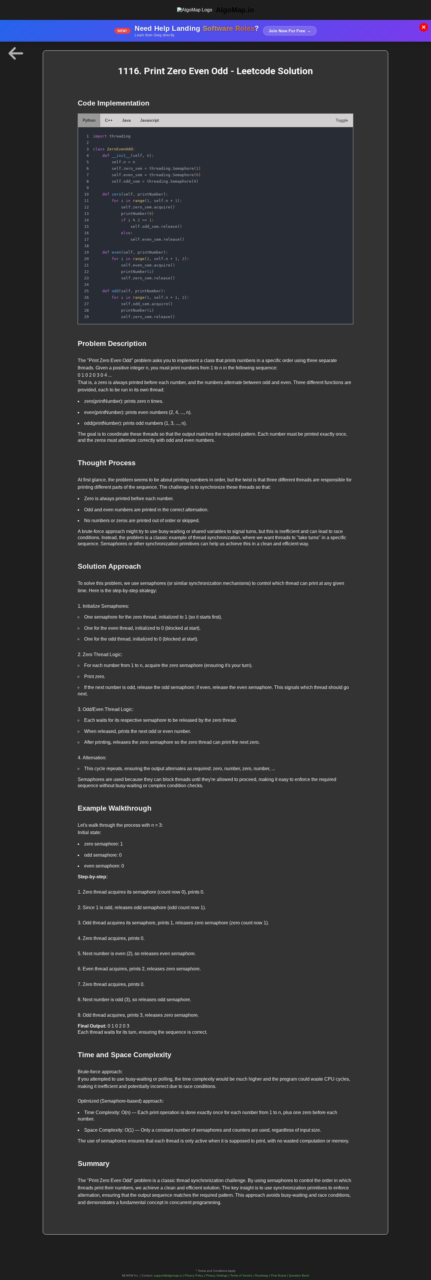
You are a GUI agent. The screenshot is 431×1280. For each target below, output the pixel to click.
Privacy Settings (217, 1275)
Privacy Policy (194, 1275)
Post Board (278, 1275)
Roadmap (261, 1275)
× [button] (424, 27)
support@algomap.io (168, 1275)
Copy (342, 133)
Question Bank (299, 1275)
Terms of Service (241, 1275)
